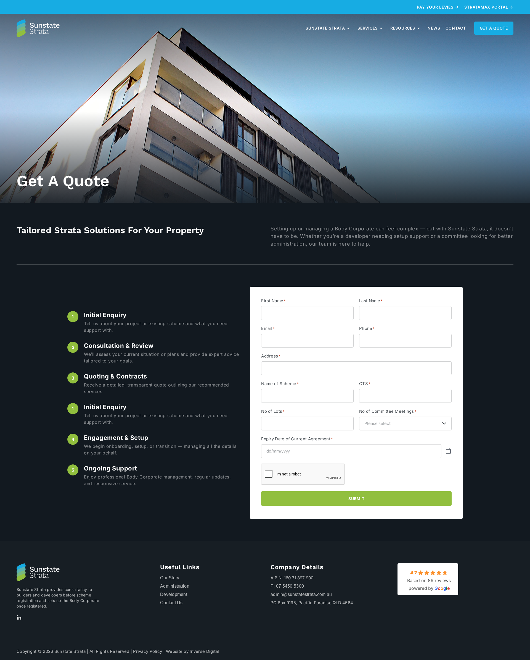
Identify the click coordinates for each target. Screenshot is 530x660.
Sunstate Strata (325, 28)
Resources (402, 28)
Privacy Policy (147, 651)
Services (367, 28)
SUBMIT (356, 498)
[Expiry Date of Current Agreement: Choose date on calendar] (448, 451)
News (434, 28)
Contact (456, 28)
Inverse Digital (204, 651)
